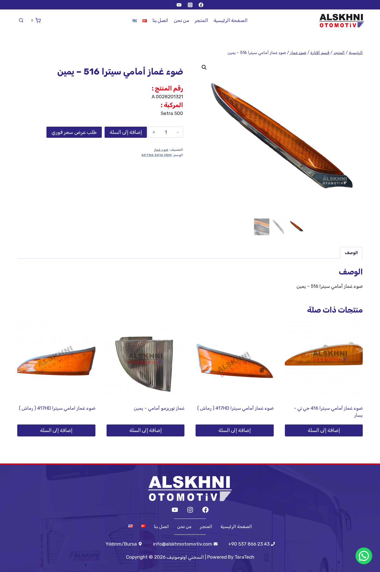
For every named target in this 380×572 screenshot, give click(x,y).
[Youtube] (175, 510)
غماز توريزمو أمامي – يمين (159, 408)
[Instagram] (190, 4)
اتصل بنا (160, 20)
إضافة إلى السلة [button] (324, 430)
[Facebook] (201, 4)
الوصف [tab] (351, 252)
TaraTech (244, 557)
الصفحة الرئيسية (231, 20)
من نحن (181, 20)
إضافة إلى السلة (126, 132)
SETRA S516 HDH (156, 155)
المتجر (201, 20)
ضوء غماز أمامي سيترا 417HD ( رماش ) (235, 408)
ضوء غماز (161, 150)
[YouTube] (179, 4)
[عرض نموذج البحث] (21, 21)
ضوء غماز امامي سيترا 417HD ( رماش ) (57, 408)
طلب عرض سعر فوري (74, 132)
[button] (204, 67)
